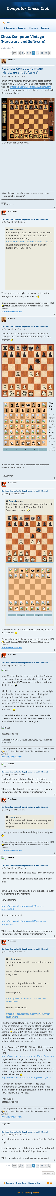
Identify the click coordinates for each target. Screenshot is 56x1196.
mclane (12, 817)
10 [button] (38, 53)
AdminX (12, 229)
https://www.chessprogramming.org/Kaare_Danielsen (27, 1056)
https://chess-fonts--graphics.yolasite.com (30, 86)
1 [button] (22, 53)
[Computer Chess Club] (28, 9)
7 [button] (27, 53)
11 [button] (42, 53)
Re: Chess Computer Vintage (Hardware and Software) (22, 70)
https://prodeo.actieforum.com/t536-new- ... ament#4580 (22, 907)
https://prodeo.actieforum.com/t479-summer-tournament (23, 923)
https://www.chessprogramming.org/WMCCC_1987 (26, 1077)
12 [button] (46, 53)
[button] (14, 53)
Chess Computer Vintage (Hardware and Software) (23, 39)
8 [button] (30, 53)
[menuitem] (6, 23)
